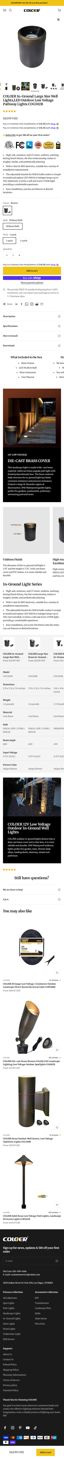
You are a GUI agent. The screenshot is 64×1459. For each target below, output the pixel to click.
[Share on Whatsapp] (26, 304)
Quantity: (7, 249)
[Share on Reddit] (36, 304)
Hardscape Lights (11, 1313)
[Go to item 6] (16, 88)
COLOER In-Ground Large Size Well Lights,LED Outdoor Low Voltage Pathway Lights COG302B (14, 656)
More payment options (32, 282)
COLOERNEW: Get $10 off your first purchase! (29, 3)
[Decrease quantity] (7, 255)
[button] (9, 111)
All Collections (10, 1298)
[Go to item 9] (44, 86)
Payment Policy (10, 1390)
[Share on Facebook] (21, 304)
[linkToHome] (32, 1238)
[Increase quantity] (19, 255)
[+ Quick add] (57, 972)
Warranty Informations (14, 1375)
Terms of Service (11, 1380)
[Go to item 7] (25, 86)
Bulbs (37, 1313)
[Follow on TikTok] (35, 1428)
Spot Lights (8, 1303)
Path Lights (8, 1308)
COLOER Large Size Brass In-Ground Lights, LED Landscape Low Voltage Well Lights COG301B (38, 656)
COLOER (6, 980)
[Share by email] (41, 304)
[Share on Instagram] (31, 304)
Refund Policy (10, 1364)
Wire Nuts (40, 1323)
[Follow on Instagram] (13, 1428)
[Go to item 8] (35, 86)
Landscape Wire (43, 1308)
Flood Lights (9, 1329)
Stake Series (41, 1318)
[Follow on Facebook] (5, 1428)
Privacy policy (10, 1385)
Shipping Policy (11, 1369)
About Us (7, 1354)
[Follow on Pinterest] (20, 1428)
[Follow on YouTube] (28, 1428)
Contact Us (8, 1359)
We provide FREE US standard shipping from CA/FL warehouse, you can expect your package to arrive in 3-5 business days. (33, 293)
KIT (37, 1298)
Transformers (42, 1303)
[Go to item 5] (6, 86)
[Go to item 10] (54, 86)
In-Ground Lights (11, 1318)
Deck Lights (9, 1323)
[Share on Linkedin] (16, 304)
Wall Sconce (9, 1339)
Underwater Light (11, 1334)
